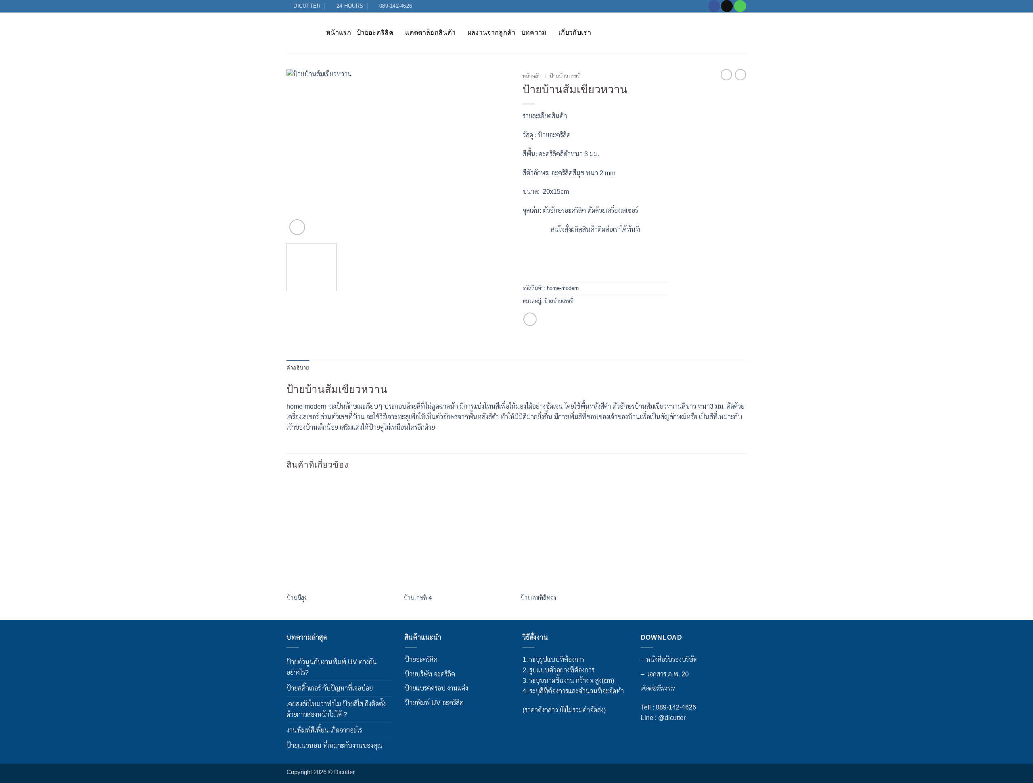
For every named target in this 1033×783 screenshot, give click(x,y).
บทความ (534, 32)
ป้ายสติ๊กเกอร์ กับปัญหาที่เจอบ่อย (329, 688)
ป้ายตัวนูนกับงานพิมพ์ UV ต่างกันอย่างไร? (331, 667)
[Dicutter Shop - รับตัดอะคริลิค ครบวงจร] (300, 32)
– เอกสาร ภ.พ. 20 (665, 674)
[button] (297, 227)
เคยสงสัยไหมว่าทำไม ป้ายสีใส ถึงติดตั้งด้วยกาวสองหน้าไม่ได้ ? (336, 709)
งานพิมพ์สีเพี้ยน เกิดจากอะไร (324, 730)
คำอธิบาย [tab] (297, 368)
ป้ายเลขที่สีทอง (538, 598)
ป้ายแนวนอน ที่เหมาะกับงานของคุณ (334, 745)
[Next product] (726, 75)
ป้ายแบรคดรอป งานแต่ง (436, 688)
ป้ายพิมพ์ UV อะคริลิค (434, 702)
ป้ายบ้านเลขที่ (565, 76)
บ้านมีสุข (296, 598)
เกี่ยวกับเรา (574, 32)
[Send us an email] (727, 6)
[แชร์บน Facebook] (530, 319)
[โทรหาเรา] (740, 6)
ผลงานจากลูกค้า (492, 32)
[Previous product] (740, 75)
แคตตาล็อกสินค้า (430, 32)
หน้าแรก (338, 32)
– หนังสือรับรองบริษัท (669, 659)
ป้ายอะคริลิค (375, 32)
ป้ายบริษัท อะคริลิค (430, 674)
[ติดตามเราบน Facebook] (714, 6)
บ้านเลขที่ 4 (418, 598)
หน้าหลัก (532, 76)
